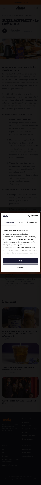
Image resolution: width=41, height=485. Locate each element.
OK (20, 261)
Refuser (20, 267)
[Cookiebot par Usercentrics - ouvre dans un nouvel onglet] (28, 216)
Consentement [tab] (8, 222)
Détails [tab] (20, 222)
